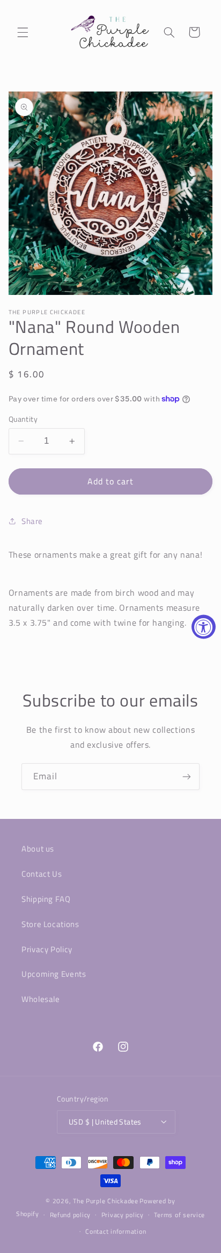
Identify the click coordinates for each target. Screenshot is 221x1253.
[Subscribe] (186, 776)
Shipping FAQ (46, 899)
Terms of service (179, 1214)
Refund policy (70, 1214)
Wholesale (40, 999)
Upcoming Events (53, 974)
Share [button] (32, 521)
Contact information (115, 1231)
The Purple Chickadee (105, 1200)
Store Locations (50, 924)
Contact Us (41, 874)
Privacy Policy (46, 949)
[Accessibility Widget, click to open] (203, 626)
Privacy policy (122, 1214)
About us (37, 848)
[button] (22, 32)
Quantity (23, 419)
